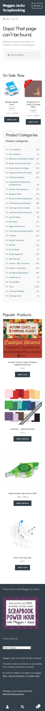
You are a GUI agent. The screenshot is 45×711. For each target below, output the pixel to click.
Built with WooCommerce (13, 694)
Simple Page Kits (16, 254)
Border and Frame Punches (20, 163)
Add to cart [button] (12, 119)
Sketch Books (14, 259)
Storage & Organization (18, 272)
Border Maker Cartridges (19, 168)
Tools (11, 286)
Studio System (15, 277)
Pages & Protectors (17, 226)
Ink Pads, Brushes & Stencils (20, 212)
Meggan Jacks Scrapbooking (14, 7)
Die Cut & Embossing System (20, 198)
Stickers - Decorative (17, 268)
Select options (22, 438)
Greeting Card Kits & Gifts (19, 208)
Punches (12, 235)
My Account (7, 707)
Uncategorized (15, 296)
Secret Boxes (14, 249)
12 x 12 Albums (15, 149)
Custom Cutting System (19, 189)
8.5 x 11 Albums (15, 154)
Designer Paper (15, 194)
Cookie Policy (34, 676)
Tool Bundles (14, 282)
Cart (34, 705)
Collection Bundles (16, 177)
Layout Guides (14, 217)
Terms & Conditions (16, 676)
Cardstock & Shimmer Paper (20, 172)
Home (8, 19)
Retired (12, 245)
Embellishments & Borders (20, 203)
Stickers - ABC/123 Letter (19, 263)
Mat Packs (13, 221)
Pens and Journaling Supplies (21, 231)
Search (22, 707)
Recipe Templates (16, 240)
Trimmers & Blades (16, 291)
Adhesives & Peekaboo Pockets (21, 158)
